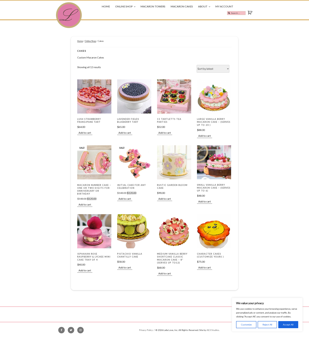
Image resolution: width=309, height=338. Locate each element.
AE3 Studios (213, 330)
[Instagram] (80, 330)
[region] (267, 315)
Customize (246, 324)
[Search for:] (236, 13)
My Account (224, 6)
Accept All (288, 324)
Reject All (267, 324)
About (202, 6)
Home (106, 6)
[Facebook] (61, 330)
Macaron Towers (152, 6)
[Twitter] (71, 330)
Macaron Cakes (182, 6)
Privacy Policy (146, 330)
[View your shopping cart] (250, 14)
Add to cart (85, 132)
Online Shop (124, 6)
